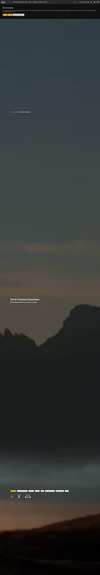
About (44, 2)
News (30, 2)
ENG (77, 2)
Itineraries (35, 2)
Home (11, 112)
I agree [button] (5, 14)
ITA (74, 2)
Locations (9, 2)
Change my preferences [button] (18, 14)
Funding (41, 2)
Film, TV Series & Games (18, 2)
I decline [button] (10, 14)
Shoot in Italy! (84, 2)
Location (16, 112)
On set (26, 2)
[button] (48, 2)
